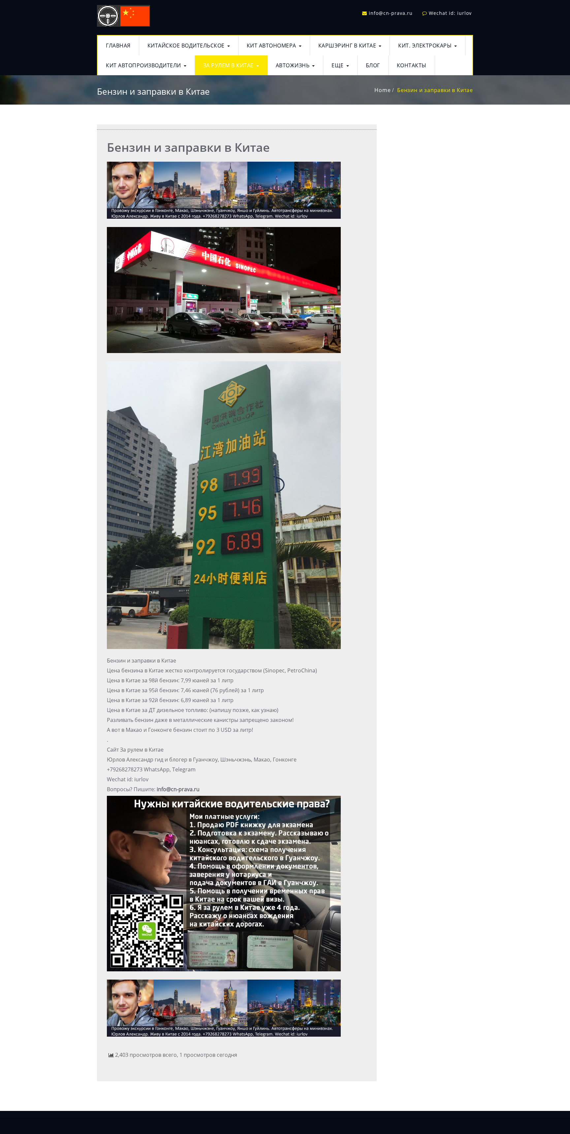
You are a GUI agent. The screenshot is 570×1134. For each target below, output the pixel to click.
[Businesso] (123, 14)
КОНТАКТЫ (412, 65)
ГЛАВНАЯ (118, 45)
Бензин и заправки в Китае (435, 90)
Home (382, 90)
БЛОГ (373, 65)
